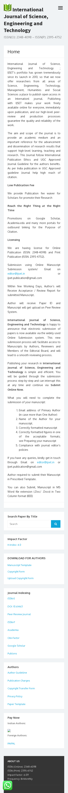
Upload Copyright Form (20, 578)
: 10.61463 (17, 606)
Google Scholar (16, 645)
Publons (12, 653)
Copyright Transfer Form (21, 688)
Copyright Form (16, 571)
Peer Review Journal (19, 614)
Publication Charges (19, 680)
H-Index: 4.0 (14, 544)
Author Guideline (17, 672)
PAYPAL (11, 743)
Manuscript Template (20, 565)
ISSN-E (11, 598)
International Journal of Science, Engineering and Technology (26, 20)
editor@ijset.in (16, 273)
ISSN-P (11, 622)
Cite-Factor (13, 637)
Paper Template (17, 704)
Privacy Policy (15, 696)
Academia (13, 629)
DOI (10, 606)
